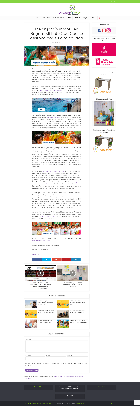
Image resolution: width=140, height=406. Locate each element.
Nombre (28, 355)
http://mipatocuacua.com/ (41, 240)
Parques (85, 18)
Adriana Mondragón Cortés (53, 171)
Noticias (69, 18)
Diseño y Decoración (58, 18)
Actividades (77, 18)
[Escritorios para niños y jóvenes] (104, 85)
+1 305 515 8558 (28, 403)
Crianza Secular (45, 18)
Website (69, 355)
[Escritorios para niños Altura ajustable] (104, 144)
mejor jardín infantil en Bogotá (50, 90)
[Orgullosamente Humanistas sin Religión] (104, 55)
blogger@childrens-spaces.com (42, 403)
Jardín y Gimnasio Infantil (47, 216)
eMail (48, 355)
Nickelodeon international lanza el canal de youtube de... (78, 302)
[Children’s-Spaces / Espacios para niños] (70, 9)
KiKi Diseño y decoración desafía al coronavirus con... (77, 312)
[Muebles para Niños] (104, 113)
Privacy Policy (38, 386)
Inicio (37, 18)
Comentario (29, 339)
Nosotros (92, 18)
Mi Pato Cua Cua (53, 117)
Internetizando (80, 403)
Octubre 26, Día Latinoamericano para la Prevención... (45, 302)
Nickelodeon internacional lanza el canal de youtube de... (46, 312)
